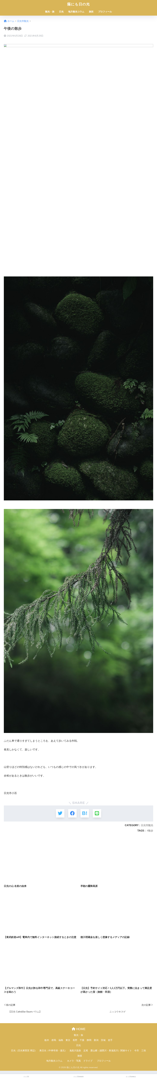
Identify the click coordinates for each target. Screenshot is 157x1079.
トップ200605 (78, 1076)
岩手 (110, 1040)
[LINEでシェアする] (97, 813)
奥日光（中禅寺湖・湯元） (53, 1050)
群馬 (54, 1040)
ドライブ (87, 1061)
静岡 (89, 1040)
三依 (143, 1050)
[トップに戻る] (4, 1064)
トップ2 (26, 1076)
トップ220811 (131, 1076)
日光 (61, 11)
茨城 (103, 1040)
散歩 (150, 830)
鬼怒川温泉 (75, 1050)
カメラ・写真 (74, 1061)
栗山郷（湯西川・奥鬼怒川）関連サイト (111, 1050)
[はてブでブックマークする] (84, 813)
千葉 (82, 1040)
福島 (61, 1040)
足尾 (85, 1050)
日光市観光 (147, 825)
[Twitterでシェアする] (60, 813)
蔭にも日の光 (78, 4)
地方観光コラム (76, 11)
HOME (80, 1029)
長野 (75, 1040)
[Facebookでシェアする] (72, 813)
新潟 (96, 1040)
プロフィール (105, 11)
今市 (136, 1050)
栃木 (46, 1040)
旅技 (91, 11)
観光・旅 (49, 11)
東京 (68, 1040)
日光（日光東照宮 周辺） (24, 1050)
